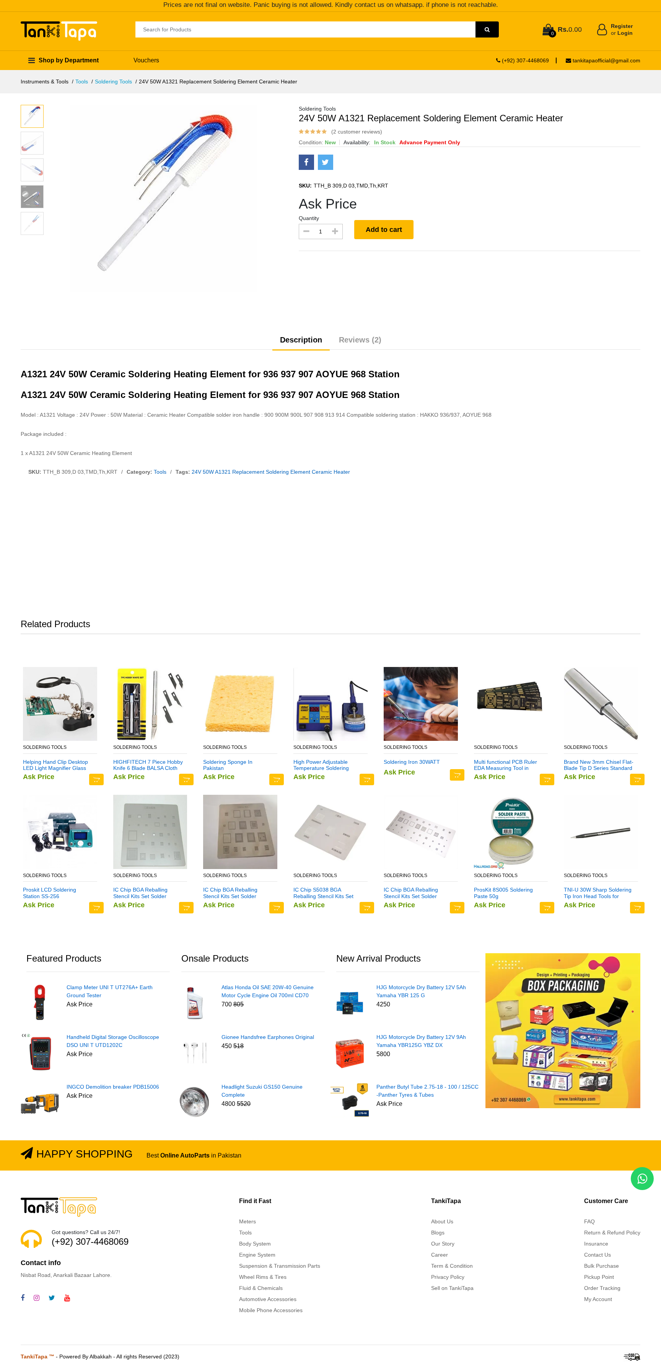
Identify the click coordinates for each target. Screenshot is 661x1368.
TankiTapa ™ (37, 1356)
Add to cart (384, 229)
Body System (255, 1244)
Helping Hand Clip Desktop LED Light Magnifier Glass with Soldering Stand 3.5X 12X (55, 765)
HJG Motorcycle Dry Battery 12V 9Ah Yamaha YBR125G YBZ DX (421, 1041)
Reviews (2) (360, 340)
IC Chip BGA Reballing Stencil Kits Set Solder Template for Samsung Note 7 (237, 893)
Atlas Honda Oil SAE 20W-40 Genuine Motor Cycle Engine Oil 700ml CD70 (267, 991)
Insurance (596, 1244)
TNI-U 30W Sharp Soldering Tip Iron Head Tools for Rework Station (598, 893)
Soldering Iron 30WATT (412, 762)
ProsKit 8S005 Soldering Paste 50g (503, 893)
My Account (598, 1299)
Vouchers (146, 60)
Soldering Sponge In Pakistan (227, 765)
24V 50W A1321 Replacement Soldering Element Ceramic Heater (271, 472)
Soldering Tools (113, 81)
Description (301, 340)
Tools (81, 81)
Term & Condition (452, 1266)
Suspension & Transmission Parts (279, 1266)
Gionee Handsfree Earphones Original (267, 1037)
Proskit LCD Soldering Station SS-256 (49, 893)
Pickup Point (599, 1277)
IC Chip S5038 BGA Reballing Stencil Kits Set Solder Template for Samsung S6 (323, 893)
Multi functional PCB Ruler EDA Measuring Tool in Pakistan (505, 765)
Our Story (442, 1244)
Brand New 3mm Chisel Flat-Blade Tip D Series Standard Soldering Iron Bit (598, 765)
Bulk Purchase (601, 1266)
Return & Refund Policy (612, 1232)
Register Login (622, 29)
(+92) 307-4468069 (524, 60)
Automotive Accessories (267, 1299)
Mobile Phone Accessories (271, 1310)
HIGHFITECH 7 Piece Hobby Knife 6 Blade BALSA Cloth (148, 765)
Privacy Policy (447, 1277)
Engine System (257, 1255)
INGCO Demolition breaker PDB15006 (113, 1087)
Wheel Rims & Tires (263, 1277)
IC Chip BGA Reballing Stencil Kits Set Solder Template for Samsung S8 (144, 893)
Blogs (437, 1232)
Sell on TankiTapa (452, 1288)
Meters (247, 1221)
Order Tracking (602, 1288)
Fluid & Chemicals (261, 1288)
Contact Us (597, 1255)
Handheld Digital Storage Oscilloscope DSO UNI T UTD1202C (113, 1041)
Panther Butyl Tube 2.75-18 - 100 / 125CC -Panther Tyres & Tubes (427, 1091)
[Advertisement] (330, 549)
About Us (442, 1221)
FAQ (589, 1221)
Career (439, 1255)
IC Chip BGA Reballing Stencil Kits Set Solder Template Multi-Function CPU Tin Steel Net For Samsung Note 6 (413, 893)
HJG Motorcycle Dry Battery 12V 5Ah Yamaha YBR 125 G (421, 991)
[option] (178, 198)
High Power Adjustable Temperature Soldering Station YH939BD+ (321, 765)
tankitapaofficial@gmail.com (605, 60)
